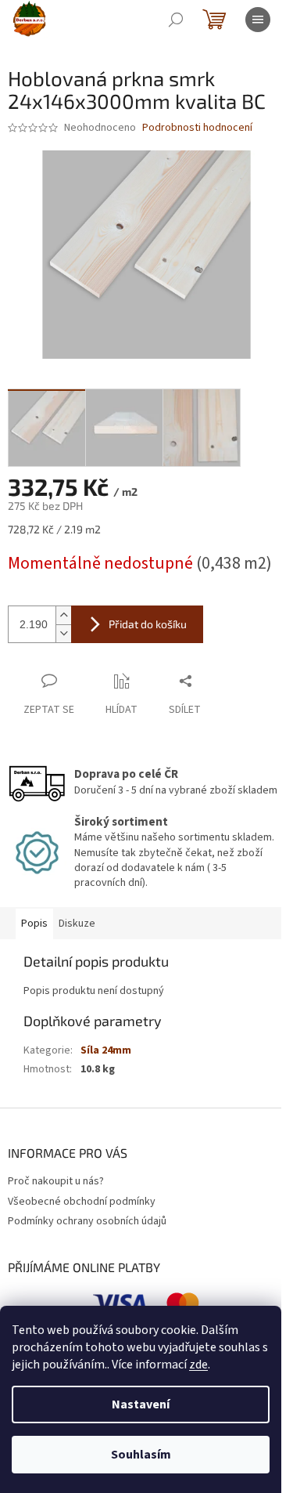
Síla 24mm (105, 1050)
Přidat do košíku (148, 624)
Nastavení (141, 1404)
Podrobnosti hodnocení (197, 128)
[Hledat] (175, 19)
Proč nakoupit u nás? (56, 1181)
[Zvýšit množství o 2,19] (63, 615)
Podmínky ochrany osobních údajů (87, 1221)
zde (198, 1364)
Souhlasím (141, 1454)
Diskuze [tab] (77, 923)
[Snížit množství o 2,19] (63, 633)
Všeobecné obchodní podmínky (81, 1201)
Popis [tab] (34, 923)
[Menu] (257, 19)
